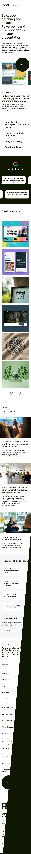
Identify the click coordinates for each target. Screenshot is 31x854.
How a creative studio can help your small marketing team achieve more (14, 490)
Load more (15, 393)
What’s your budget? (9, 739)
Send (8, 782)
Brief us (22, 65)
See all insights (8, 411)
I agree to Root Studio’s (13, 770)
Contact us (7, 630)
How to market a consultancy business (12, 538)
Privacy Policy (14, 847)
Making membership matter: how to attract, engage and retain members (15, 444)
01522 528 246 (6, 831)
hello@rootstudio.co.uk (9, 836)
